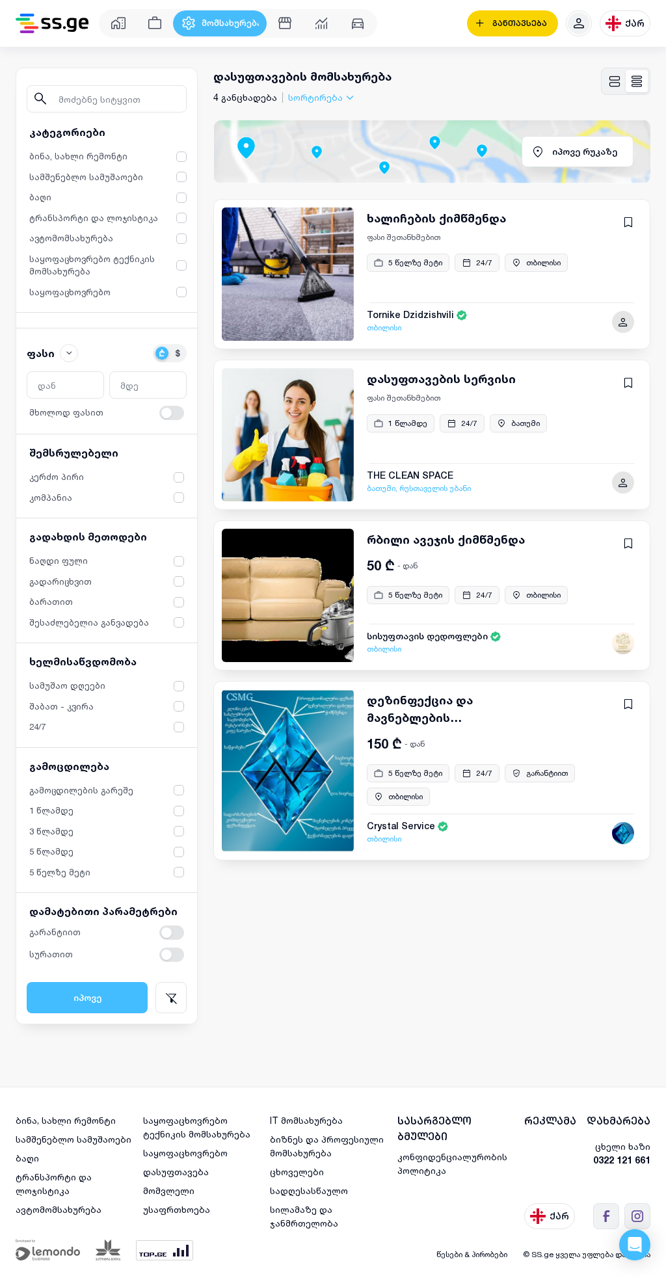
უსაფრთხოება (176, 1209)
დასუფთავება (176, 1171)
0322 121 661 (621, 1159)
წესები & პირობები (471, 1254)
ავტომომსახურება (58, 1209)
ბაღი (27, 1157)
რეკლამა (550, 1121)
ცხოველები (297, 1171)
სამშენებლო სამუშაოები (73, 1139)
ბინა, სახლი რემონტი (66, 1120)
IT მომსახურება (306, 1120)
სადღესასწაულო (309, 1190)
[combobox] (322, 97)
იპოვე (87, 997)
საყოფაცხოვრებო (185, 1152)
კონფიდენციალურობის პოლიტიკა (452, 1163)
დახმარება (618, 1121)
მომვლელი (168, 1190)
